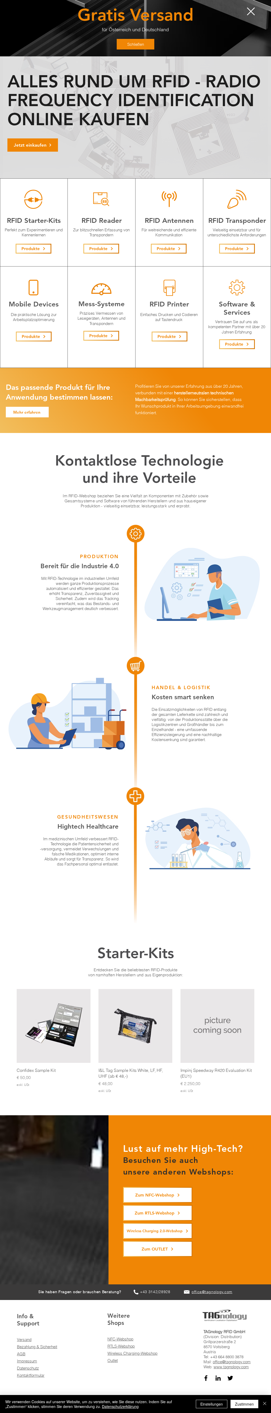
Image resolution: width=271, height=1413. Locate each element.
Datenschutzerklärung (120, 1406)
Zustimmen (244, 1404)
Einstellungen (211, 1404)
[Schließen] (264, 1404)
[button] (251, 11)
